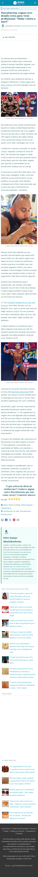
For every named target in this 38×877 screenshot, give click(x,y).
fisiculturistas (6, 514)
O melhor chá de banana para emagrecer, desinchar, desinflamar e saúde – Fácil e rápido (22, 685)
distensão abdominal (19, 392)
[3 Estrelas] (14, 499)
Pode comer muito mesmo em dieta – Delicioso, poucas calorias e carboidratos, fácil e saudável (23, 804)
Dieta (8, 8)
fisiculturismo (25, 511)
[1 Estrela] (9, 499)
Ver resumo (10, 37)
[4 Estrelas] (16, 499)
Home (4, 8)
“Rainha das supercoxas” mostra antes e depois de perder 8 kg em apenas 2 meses (22, 623)
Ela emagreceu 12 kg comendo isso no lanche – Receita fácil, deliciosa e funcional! (21, 815)
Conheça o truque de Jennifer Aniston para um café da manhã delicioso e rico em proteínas (21, 635)
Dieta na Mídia (14, 8)
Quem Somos (6, 828)
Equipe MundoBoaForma (29, 26)
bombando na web (11, 511)
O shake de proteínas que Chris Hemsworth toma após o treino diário (21, 660)
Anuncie (33, 828)
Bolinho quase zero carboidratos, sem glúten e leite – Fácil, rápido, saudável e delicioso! (22, 792)
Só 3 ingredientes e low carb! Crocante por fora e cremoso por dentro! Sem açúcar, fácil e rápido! (22, 769)
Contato (6, 831)
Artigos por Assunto (17, 831)
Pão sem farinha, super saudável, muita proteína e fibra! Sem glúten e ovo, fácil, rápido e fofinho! (22, 781)
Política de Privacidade (20, 828)
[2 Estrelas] (12, 499)
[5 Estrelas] (19, 499)
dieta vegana (6, 85)
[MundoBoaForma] (18, 3)
